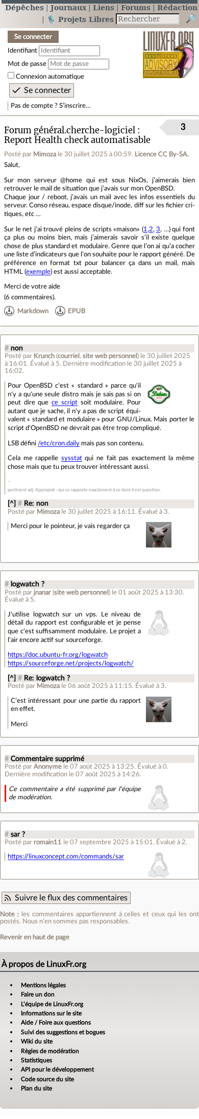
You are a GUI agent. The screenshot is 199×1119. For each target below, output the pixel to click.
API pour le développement (57, 1069)
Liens (103, 7)
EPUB (76, 311)
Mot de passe (27, 64)
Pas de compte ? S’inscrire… (51, 106)
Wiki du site (37, 1041)
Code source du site (47, 1079)
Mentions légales (43, 985)
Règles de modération (50, 1051)
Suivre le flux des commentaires (71, 898)
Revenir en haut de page (34, 937)
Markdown (32, 311)
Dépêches (24, 7)
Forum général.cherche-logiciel (69, 130)
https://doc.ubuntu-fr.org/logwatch (58, 655)
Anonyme (48, 767)
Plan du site (36, 1088)
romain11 (48, 842)
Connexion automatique (50, 77)
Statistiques (36, 1060)
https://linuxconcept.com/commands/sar (66, 856)
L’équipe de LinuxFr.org (52, 1004)
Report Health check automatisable (77, 140)
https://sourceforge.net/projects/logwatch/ (71, 663)
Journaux (68, 7)
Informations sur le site (51, 1013)
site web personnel (110, 356)
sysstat (71, 458)
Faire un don (38, 994)
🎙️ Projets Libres (80, 19)
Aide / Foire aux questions (56, 1022)
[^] (12, 503)
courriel (69, 356)
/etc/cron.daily (59, 443)
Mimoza (44, 154)
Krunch (44, 356)
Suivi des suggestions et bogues (63, 1032)
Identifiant (22, 50)
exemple (38, 272)
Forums (136, 7)
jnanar (42, 592)
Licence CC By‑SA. (162, 154)
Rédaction (177, 7)
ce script (65, 402)
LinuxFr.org (168, 48)
